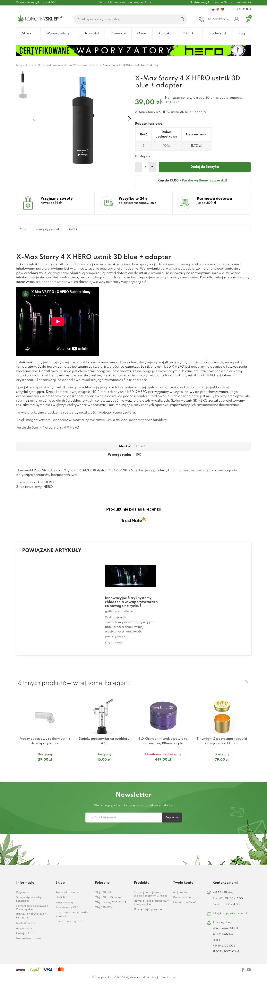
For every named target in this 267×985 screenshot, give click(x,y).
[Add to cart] (69, 767)
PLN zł (247, 9)
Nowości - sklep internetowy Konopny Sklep (151, 903)
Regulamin (23, 892)
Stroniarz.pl (168, 977)
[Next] (246, 683)
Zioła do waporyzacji (69, 921)
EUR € (237, 9)
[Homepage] (39, 19)
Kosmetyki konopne (68, 892)
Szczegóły (40, 767)
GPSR (73, 229)
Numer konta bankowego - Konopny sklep (33, 908)
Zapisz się (172, 817)
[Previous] (237, 683)
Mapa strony (24, 928)
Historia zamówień (184, 902)
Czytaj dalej (113, 642)
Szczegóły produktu (47, 229)
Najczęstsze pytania (28, 938)
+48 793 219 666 (223, 892)
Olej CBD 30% (104, 907)
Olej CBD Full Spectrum (109, 897)
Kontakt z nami (25, 923)
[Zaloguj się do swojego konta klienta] (236, 19)
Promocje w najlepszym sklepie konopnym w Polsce (150, 894)
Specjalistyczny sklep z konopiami (30, 899)
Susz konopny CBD (67, 907)
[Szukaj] (182, 19)
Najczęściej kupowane (148, 909)
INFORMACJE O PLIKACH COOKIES (32, 916)
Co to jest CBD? (25, 933)
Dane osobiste (182, 897)
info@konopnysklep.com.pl (230, 913)
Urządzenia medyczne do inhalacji (72, 914)
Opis (23, 229)
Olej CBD (61, 897)
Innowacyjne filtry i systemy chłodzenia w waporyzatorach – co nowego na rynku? (133, 602)
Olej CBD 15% (103, 892)
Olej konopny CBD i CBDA (110, 902)
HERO (140, 446)
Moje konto (180, 892)
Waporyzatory (64, 902)
